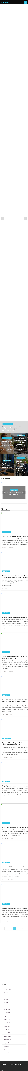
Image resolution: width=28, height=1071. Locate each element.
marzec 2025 (7, 1022)
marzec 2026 (7, 999)
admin (3, 430)
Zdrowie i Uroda (7, 423)
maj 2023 (6, 1049)
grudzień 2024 (7, 1029)
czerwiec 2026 (7, 989)
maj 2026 (6, 992)
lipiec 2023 (6, 1046)
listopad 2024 (7, 1032)
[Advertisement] (12, 959)
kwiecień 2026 (7, 996)
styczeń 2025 (7, 1026)
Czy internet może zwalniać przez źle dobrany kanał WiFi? (7, 465)
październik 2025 (8, 1009)
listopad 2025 (7, 1006)
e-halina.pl (5, 2)
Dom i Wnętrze (21, 435)
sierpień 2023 (7, 1042)
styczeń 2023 (7, 1053)
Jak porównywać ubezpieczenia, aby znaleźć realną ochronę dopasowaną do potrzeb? (21, 465)
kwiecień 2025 (7, 1019)
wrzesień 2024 (7, 1036)
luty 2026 (6, 1002)
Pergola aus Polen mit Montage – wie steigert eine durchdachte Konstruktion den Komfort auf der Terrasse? (21, 444)
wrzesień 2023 (7, 1039)
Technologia (7, 460)
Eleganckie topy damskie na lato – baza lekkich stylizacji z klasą (12, 428)
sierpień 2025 (7, 1016)
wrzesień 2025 (7, 1012)
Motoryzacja (21, 457)
